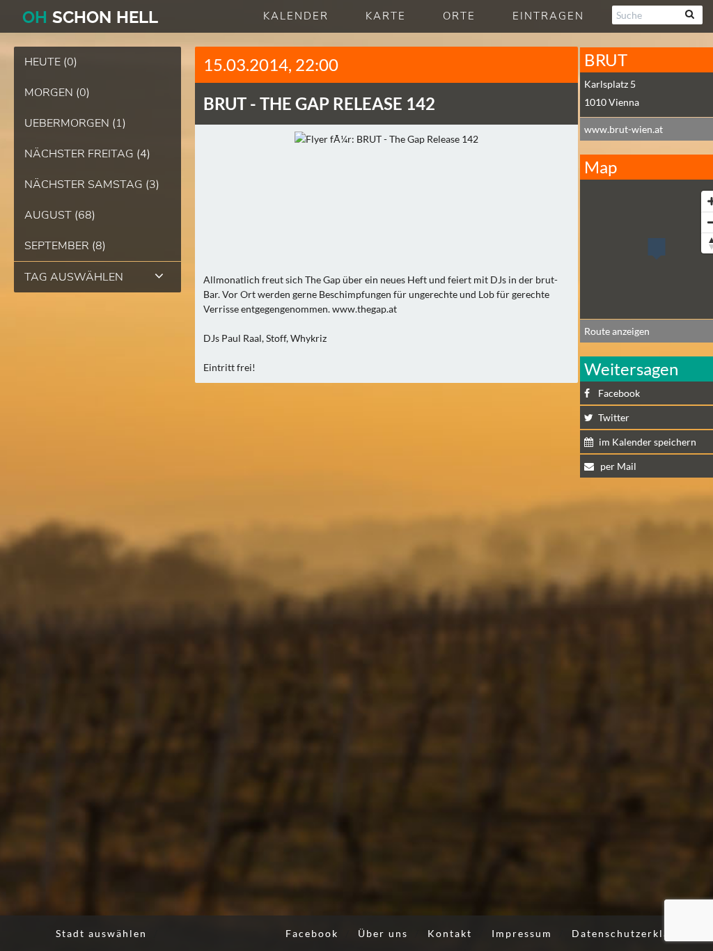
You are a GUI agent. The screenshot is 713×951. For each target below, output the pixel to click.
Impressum (522, 933)
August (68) (59, 215)
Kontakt (450, 933)
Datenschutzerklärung (634, 933)
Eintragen (548, 16)
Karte (386, 16)
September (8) (65, 245)
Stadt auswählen (101, 933)
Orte (459, 16)
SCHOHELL (90, 17)
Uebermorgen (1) (75, 123)
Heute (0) (50, 62)
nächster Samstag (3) (91, 184)
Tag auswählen (73, 277)
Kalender (296, 16)
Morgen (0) (57, 92)
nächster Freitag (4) (87, 154)
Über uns (383, 933)
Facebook (311, 933)
